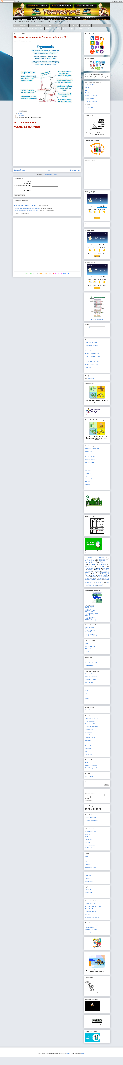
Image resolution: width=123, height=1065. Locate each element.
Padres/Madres (88, 585)
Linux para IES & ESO (91, 342)
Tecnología (104, 562)
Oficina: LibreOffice (90, 348)
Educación (89, 560)
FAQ (72, 28)
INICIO (15, 25)
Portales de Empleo (90, 903)
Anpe (86, 690)
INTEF (86, 751)
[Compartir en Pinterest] (26, 111)
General (20, 113)
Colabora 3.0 (88, 732)
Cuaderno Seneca (90, 737)
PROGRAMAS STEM (97, 25)
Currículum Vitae (89, 927)
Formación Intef (89, 729)
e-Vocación (88, 740)
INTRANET (87, 28)
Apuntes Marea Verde (91, 745)
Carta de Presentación (91, 929)
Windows (94, 576)
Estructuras (88, 470)
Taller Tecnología (89, 462)
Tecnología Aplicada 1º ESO (92, 448)
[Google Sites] (92, 46)
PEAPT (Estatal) (89, 606)
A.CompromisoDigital (90, 831)
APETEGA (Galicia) (90, 614)
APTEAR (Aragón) (90, 610)
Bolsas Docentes (89, 98)
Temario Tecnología (90, 93)
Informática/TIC (98, 581)
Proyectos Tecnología (90, 459)
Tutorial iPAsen (89, 710)
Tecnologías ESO (99, 582)
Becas (98, 568)
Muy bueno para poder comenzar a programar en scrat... (27, 203)
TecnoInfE (106, 579)
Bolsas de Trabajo (90, 909)
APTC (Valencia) (89, 618)
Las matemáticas (89, 665)
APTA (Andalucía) (89, 607)
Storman (68, 1053)
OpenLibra (88, 875)
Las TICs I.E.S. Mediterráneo (92, 743)
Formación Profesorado (91, 726)
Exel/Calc (97, 571)
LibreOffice (98, 569)
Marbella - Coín (89, 682)
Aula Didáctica (89, 107)
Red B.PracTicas (89, 847)
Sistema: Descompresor (91, 350)
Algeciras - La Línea (90, 679)
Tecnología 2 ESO (90, 572)
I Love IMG (88, 370)
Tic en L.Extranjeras (90, 845)
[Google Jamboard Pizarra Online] (102, 42)
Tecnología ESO (101, 585)
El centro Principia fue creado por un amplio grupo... (26, 210)
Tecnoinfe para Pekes (91, 765)
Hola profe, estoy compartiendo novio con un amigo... (27, 208)
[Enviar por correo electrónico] (20, 111)
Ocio (106, 581)
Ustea (86, 696)
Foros (86, 762)
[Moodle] (101, 38)
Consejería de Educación (91, 718)
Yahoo (86, 861)
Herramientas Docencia (91, 345)
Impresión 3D (88, 476)
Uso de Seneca (89, 734)
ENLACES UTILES (23, 25)
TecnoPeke (97, 947)
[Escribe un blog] (22, 111)
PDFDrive (87, 878)
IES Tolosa (106, 568)
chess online (91, 378)
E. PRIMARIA (38, 25)
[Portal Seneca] (92, 38)
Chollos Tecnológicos (103, 572)
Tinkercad (87, 465)
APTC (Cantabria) (90, 617)
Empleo (103, 564)
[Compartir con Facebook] (25, 111)
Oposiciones (96, 574)
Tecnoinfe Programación (91, 768)
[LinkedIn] (103, 63)
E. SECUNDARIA (47, 25)
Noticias (87, 87)
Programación (89, 478)
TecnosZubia (88, 110)
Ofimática (87, 484)
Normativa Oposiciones (91, 95)
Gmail (86, 856)
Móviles (92, 564)
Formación (88, 566)
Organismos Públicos (90, 911)
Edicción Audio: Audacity (91, 364)
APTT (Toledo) (89, 611)
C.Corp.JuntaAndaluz (90, 867)
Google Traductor (89, 892)
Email (87, 795)
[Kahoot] (97, 46)
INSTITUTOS (17, 28)
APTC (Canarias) (89, 615)
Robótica (87, 481)
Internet (100, 579)
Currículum (89, 578)
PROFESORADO (74, 25)
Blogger (83, 1053)
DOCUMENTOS (79, 28)
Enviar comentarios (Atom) (50, 174)
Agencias (87, 914)
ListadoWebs (88, 931)
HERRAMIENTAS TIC (85, 25)
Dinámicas (89, 581)
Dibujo (86, 467)
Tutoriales (101, 566)
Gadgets (107, 569)
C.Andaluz (88, 864)
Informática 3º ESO (90, 646)
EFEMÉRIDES (66, 28)
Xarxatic (87, 823)
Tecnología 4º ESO (90, 456)
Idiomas (90, 569)
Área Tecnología (89, 627)
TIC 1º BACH (88, 649)
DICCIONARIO (49, 28)
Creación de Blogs (102, 575)
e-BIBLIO (87, 842)
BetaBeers (87, 837)
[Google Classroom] (92, 42)
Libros (88, 574)
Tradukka (87, 895)
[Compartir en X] (23, 111)
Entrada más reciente (20, 170)
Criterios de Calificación (91, 487)
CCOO (87, 698)
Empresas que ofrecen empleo (93, 906)
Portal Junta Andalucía (91, 101)
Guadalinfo (87, 834)
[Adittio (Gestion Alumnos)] (97, 38)
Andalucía (92, 575)
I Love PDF (88, 367)
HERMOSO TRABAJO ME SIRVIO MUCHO (24, 205)
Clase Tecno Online (90, 630)
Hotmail (87, 859)
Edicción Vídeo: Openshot (92, 359)
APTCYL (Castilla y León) (91, 613)
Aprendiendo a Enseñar (91, 820)
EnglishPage (88, 889)
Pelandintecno (89, 629)
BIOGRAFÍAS (57, 28)
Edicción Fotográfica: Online (92, 356)
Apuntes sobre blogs (90, 817)
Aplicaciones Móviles (104, 576)
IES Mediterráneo (99, 578)
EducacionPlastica (90, 633)
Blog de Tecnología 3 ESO (92, 634)
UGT (86, 701)
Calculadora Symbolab (91, 662)
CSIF (86, 693)
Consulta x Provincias (97, 319)
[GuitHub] (102, 51)
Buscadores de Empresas (92, 917)
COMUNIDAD (65, 25)
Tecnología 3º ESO (90, 454)
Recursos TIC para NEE (91, 635)
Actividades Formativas (91, 676)
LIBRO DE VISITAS (39, 28)
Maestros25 (88, 748)
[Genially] (102, 46)
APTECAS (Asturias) (90, 619)
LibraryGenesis (89, 881)
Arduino (107, 582)
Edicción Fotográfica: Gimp (92, 353)
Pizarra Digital (88, 754)
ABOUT (31, 25)
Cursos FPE (88, 932)
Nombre (87, 797)
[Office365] (92, 51)
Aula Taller (88, 631)
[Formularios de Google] (97, 42)
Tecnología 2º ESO (90, 451)
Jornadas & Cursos (94, 558)
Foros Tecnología (90, 84)
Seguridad (87, 576)
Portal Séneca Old (90, 724)
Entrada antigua (75, 170)
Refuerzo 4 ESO (89, 660)
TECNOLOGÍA (56, 25)
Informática (89, 562)
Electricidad (88, 473)
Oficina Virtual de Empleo (91, 925)
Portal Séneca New (90, 721)
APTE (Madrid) (89, 609)
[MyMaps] (97, 51)
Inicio (48, 170)
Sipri (86, 90)
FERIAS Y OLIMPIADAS (27, 28)
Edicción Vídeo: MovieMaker (92, 361)
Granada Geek (88, 839)
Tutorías (89, 571)
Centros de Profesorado (91, 674)
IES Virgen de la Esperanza (96, 583)
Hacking (87, 651)
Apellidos (87, 798)
